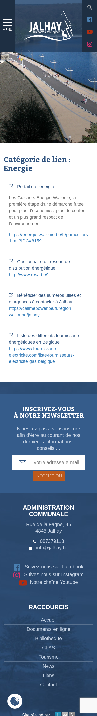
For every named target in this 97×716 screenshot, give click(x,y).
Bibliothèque (48, 638)
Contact (48, 684)
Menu (7, 30)
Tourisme (49, 657)
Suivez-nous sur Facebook (53, 566)
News (49, 666)
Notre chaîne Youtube (53, 582)
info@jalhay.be (52, 547)
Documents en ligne (48, 629)
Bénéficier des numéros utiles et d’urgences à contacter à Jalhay (45, 305)
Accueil (48, 620)
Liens (48, 675)
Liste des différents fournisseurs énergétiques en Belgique (44, 348)
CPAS (48, 647)
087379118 (52, 541)
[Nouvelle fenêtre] (89, 19)
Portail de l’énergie (48, 213)
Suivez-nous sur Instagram (53, 574)
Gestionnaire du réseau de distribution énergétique (39, 268)
